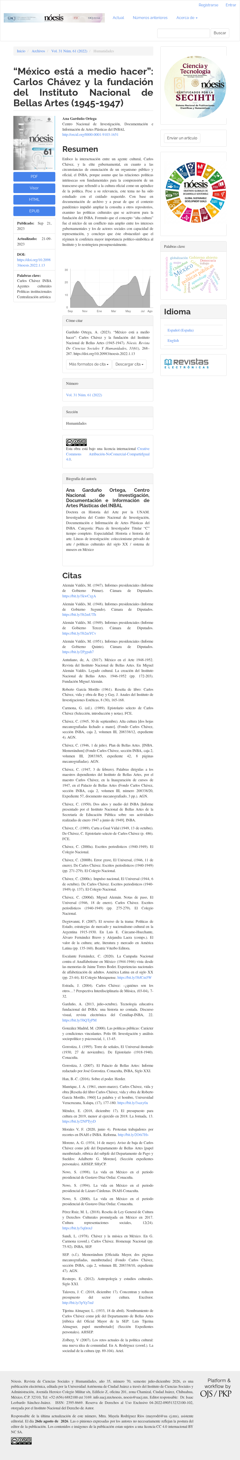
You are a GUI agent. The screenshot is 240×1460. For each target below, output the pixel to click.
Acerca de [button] (185, 17)
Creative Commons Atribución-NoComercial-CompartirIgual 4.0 (108, 454)
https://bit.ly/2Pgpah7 (78, 651)
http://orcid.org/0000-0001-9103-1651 (90, 134)
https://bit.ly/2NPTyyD (79, 1121)
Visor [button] (34, 188)
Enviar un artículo (182, 138)
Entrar (231, 5)
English (173, 340)
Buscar (220, 33)
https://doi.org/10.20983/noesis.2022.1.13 (34, 262)
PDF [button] (34, 176)
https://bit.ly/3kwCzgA (79, 595)
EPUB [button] (34, 211)
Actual (118, 17)
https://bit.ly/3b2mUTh (79, 614)
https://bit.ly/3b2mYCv (79, 633)
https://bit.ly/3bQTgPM (79, 1020)
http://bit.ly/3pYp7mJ (78, 1302)
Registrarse (208, 5)
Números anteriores (150, 17)
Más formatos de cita (88, 364)
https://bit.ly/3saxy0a (132, 1102)
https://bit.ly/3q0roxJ (77, 1227)
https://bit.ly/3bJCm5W (134, 977)
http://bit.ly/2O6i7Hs (133, 1134)
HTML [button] (34, 199)
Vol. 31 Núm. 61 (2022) (69, 50)
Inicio (21, 50)
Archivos (38, 50)
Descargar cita (129, 364)
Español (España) (181, 330)
